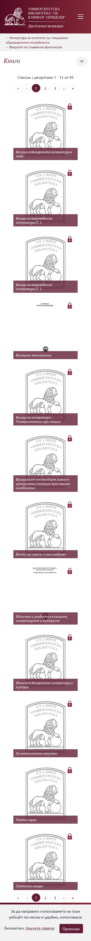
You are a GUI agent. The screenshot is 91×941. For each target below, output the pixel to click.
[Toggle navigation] (80, 16)
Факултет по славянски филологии (35, 47)
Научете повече (40, 927)
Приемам (71, 928)
